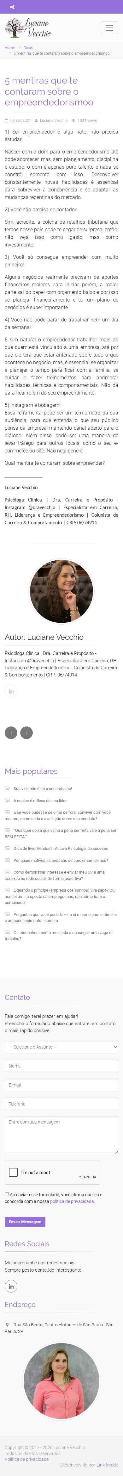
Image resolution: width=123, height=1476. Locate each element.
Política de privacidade (27, 1459)
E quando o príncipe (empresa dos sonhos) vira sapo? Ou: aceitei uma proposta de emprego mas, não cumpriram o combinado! (60, 896)
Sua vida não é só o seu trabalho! (42, 788)
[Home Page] (28, 28)
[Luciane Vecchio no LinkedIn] (11, 1286)
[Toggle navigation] (109, 28)
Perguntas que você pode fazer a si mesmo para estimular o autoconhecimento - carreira (61, 917)
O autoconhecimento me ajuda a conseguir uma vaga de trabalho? (59, 935)
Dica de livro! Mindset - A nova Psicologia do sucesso (60, 848)
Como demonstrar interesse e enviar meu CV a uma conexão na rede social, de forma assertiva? (55, 875)
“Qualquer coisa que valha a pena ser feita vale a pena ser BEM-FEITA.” (60, 833)
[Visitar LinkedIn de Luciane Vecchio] (11, 691)
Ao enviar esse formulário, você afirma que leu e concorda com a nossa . (53, 1198)
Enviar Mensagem (25, 1221)
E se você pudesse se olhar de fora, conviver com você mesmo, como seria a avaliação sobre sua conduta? (58, 815)
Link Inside (107, 1465)
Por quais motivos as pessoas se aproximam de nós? (60, 860)
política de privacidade (72, 1201)
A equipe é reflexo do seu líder (40, 800)
